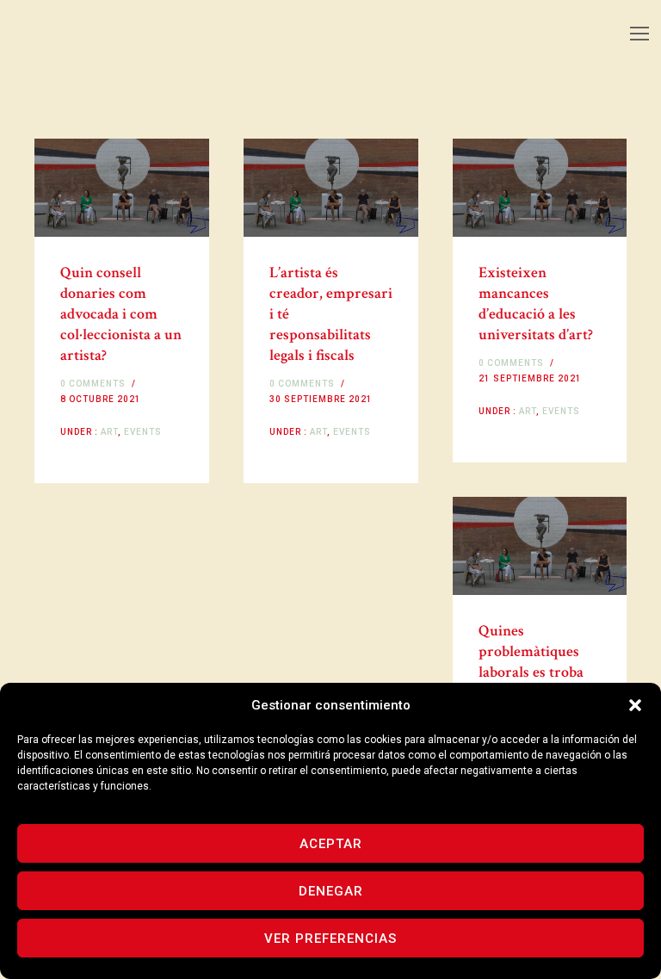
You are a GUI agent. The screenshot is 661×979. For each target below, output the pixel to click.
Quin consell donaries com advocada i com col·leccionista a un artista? (121, 314)
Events (143, 432)
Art (108, 432)
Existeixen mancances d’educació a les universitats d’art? (536, 303)
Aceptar (331, 844)
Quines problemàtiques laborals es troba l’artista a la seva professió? (531, 672)
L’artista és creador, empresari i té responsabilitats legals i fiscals (330, 314)
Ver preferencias (330, 938)
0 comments (93, 383)
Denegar (331, 891)
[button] (635, 705)
